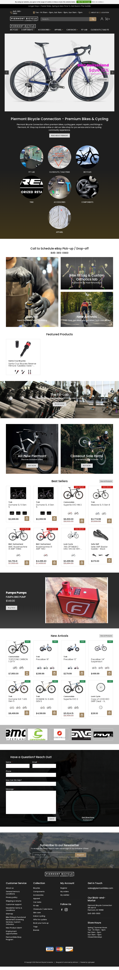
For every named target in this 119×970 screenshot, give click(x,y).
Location (105, 12)
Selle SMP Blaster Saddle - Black (99, 547)
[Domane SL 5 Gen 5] (18, 493)
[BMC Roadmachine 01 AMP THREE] (18, 535)
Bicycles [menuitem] (14, 30)
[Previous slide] (7, 72)
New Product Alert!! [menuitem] (14, 928)
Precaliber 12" (70, 659)
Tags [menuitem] (35, 926)
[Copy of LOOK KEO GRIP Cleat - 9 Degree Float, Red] (100, 687)
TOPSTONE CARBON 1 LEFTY (18, 660)
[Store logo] (24, 20)
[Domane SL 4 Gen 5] (45, 493)
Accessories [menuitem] (44, 30)
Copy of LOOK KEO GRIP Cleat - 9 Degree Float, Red (100, 701)
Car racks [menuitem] (37, 902)
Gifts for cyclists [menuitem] (40, 919)
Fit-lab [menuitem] (36, 905)
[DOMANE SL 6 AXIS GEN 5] (45, 687)
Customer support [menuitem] (14, 904)
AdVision (75, 962)
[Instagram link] (66, 910)
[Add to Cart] (27, 518)
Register (80, 855)
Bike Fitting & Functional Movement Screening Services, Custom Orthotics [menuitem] (16, 920)
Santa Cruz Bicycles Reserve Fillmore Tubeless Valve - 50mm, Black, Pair (22, 365)
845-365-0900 (17, 12)
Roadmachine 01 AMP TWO (44, 547)
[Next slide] (112, 72)
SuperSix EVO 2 (71, 699)
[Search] (92, 19)
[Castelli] (59, 734)
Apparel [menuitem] (58, 30)
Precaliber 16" (42, 659)
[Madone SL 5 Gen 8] (100, 493)
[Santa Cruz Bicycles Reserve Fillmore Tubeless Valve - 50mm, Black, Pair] (23, 349)
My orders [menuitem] (64, 891)
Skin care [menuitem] (37, 912)
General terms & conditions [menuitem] (13, 892)
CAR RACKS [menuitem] (71, 30)
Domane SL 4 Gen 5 (45, 505)
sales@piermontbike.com (100, 888)
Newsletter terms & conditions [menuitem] (14, 909)
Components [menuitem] (27, 30)
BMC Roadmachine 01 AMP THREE (17, 547)
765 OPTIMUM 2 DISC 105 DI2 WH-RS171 (72, 548)
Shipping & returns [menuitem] (13, 901)
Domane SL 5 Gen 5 (17, 505)
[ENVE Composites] (81, 734)
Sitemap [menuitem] (9, 914)
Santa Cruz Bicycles (17, 361)
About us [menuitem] (10, 888)
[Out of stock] (27, 673)
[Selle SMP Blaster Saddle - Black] (100, 535)
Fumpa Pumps (16, 593)
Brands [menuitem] (36, 930)
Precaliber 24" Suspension (98, 660)
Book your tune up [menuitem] (41, 923)
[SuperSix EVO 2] (73, 687)
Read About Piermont (59, 135)
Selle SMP (95, 544)
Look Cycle (68, 544)
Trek (10, 502)
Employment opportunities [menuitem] (11, 932)
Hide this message (84, 2)
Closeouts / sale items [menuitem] (42, 909)
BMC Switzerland (15, 544)
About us (95, 12)
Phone (8, 771)
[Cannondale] (37, 734)
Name (9, 762)
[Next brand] (111, 734)
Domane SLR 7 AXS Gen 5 (17, 700)
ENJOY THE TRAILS (100, 79)
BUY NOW (32, 465)
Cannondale (69, 502)
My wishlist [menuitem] (64, 895)
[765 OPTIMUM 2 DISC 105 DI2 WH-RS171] (73, 535)
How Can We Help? (14, 780)
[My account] (102, 20)
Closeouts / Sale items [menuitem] (101, 30)
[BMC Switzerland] (15, 734)
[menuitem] (102, 19)
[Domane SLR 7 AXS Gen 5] (18, 687)
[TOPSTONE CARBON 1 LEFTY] (18, 648)
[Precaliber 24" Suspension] (100, 648)
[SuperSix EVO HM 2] (73, 493)
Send (52, 819)
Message (10, 789)
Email (35, 762)
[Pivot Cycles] (103, 734)
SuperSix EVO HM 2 (73, 504)
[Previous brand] (7, 734)
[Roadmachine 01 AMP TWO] (45, 535)
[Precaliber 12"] (73, 648)
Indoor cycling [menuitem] (39, 916)
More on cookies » (98, 2)
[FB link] (61, 910)
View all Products (106, 481)
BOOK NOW (59, 404)
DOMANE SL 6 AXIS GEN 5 (45, 700)
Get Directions (88, 817)
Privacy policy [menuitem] (11, 897)
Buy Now (11, 608)
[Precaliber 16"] (45, 648)
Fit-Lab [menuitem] (84, 30)
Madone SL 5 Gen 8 (100, 504)
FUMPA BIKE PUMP (16, 597)
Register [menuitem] (63, 888)
